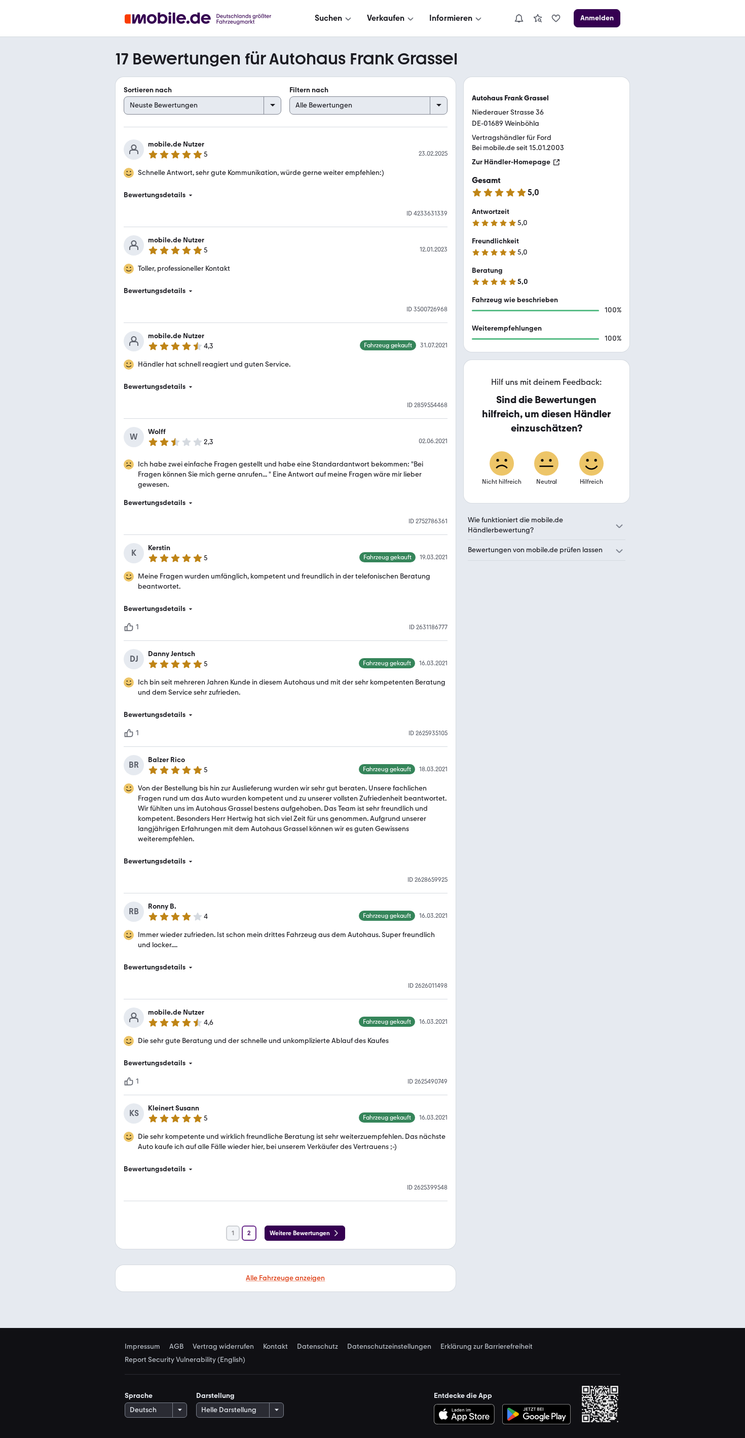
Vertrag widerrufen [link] (223, 1347)
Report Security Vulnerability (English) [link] (185, 1360)
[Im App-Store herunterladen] (466, 1414)
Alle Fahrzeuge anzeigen (285, 1278)
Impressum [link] (142, 1347)
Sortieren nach (148, 90)
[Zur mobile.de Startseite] (207, 18)
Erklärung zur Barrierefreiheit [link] (486, 1347)
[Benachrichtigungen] (518, 18)
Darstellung (215, 1395)
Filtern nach (308, 90)
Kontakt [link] (275, 1347)
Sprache (139, 1395)
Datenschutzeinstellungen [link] (389, 1347)
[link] (537, 18)
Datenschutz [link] (317, 1347)
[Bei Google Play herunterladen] (536, 1414)
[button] (286, 195)
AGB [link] (176, 1347)
